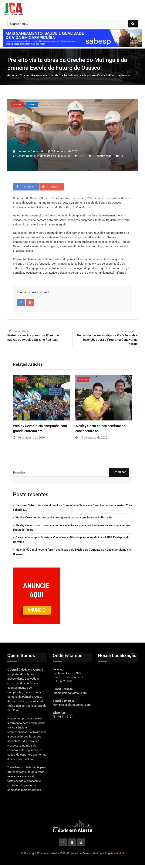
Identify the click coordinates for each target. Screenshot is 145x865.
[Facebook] (21, 302)
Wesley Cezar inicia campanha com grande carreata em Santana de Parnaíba (63, 517)
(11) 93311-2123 (63, 716)
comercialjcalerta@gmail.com (72, 704)
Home (13, 75)
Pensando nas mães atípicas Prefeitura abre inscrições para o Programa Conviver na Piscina (107, 340)
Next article (128, 331)
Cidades (24, 75)
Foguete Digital (114, 853)
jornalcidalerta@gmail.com (70, 693)
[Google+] (30, 302)
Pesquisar (19, 472)
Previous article (19, 331)
